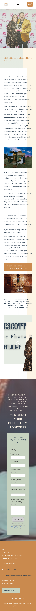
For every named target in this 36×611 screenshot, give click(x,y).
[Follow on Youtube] (19, 598)
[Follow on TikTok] (23, 598)
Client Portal (11, 590)
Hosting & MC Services (11, 555)
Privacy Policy (8, 580)
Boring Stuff (7, 583)
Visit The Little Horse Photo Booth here (18, 267)
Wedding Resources (10, 558)
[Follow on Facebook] (12, 598)
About (4, 549)
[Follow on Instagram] (16, 598)
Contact (5, 552)
